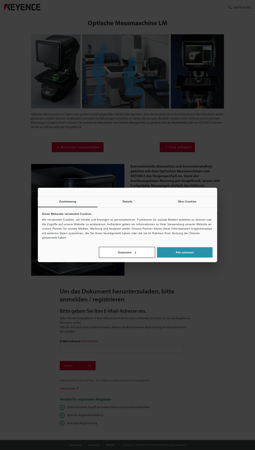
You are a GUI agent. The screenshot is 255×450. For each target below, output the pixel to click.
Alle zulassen (185, 252)
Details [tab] (127, 201)
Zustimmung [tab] (67, 201)
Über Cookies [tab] (187, 201)
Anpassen (125, 252)
